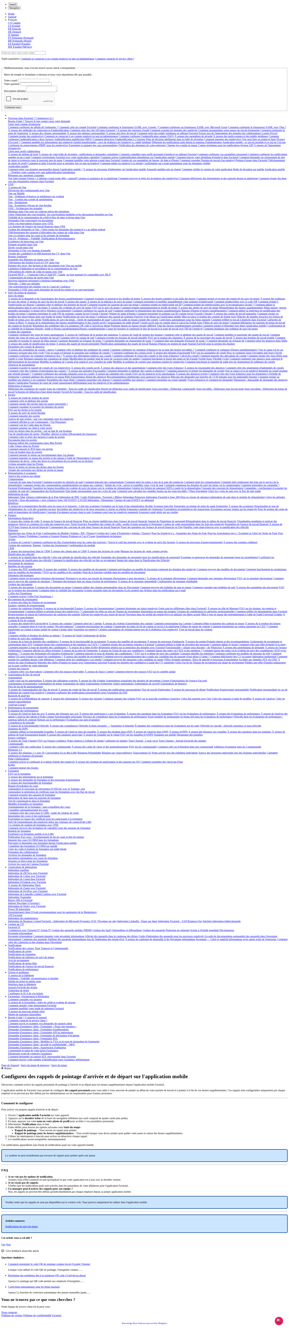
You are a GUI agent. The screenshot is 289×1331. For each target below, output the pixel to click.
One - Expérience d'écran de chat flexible (30, 205)
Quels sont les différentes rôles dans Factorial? (182, 608)
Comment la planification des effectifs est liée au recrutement (84, 560)
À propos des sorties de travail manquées (234, 313)
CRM (11, 548)
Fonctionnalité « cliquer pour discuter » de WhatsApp (193, 647)
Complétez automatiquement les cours (28, 810)
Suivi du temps (16, 295)
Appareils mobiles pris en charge (164, 169)
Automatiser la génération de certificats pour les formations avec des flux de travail (51, 791)
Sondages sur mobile (165, 734)
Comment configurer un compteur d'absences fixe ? (35, 355)
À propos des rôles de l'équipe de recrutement (32, 602)
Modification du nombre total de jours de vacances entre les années (104, 358)
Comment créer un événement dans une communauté (185, 746)
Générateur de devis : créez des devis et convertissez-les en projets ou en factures (50, 461)
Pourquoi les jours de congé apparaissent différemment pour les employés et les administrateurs (79, 382)
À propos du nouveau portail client (26, 1011)
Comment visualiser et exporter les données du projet (36, 407)
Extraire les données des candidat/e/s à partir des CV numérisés (141, 662)
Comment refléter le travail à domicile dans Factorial (238, 319)
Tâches (12, 632)
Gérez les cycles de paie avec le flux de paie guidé (234, 491)
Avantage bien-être (163, 506)
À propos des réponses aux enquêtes (207, 731)
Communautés (15, 743)
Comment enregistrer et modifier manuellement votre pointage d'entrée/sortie (173, 301)
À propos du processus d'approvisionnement (199, 542)
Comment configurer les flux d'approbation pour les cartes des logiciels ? (69, 542)
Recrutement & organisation (23, 599)
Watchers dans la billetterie (22, 984)
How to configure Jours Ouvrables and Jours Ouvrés (254, 352)
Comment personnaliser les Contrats (172, 623)
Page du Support (10, 1065)
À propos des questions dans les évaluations (150, 713)
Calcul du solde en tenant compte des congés (134, 319)
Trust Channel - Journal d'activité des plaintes (182, 740)
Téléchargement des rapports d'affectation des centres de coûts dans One (46, 232)
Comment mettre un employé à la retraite (121, 163)
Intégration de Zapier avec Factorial (26, 888)
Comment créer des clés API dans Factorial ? (93, 130)
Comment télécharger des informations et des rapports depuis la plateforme (218, 178)
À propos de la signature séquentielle (137, 581)
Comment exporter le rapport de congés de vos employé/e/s (39, 367)
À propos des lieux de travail (121, 133)
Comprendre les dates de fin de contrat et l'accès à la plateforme (146, 626)
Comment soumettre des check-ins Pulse (161, 761)
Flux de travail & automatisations (25, 686)
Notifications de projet (19, 951)
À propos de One (17, 187)
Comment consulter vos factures (25, 999)
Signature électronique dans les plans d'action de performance (85, 581)
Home (11, 13)
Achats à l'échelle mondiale (204, 930)
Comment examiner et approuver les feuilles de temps (112, 298)
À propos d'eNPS (178, 731)
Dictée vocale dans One (20, 247)
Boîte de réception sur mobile (248, 169)
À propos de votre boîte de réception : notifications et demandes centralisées (79, 154)
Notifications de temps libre (22, 963)
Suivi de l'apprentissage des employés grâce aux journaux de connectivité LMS (49, 822)
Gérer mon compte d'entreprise (24, 124)
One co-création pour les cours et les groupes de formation (38, 235)
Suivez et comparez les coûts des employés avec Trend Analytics (53, 524)
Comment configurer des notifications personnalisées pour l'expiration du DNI (86, 692)
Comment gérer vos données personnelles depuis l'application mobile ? (45, 169)
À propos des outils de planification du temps (32, 343)
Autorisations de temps (50, 683)
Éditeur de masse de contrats (195, 626)
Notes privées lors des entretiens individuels (175, 752)
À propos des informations (64, 698)
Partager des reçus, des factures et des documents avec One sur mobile (45, 265)
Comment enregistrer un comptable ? (260, 485)
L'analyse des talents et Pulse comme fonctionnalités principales (48, 716)
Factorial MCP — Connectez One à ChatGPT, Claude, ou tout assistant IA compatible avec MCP (59, 274)
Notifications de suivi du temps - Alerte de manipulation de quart (76, 319)
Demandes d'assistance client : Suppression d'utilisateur (37, 1047)
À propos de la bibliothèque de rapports (29, 698)
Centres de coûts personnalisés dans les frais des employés (193, 524)
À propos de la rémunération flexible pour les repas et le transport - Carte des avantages (54, 506)
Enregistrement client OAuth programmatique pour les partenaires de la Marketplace (52, 912)
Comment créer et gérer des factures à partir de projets (36, 437)
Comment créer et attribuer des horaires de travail (60, 304)
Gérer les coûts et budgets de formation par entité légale (37, 849)
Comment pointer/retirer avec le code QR (235, 301)
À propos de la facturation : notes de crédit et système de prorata (41, 1002)
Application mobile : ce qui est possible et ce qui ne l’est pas (254, 142)
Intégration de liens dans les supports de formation (34, 797)
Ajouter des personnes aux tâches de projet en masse (35, 470)
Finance (12, 515)
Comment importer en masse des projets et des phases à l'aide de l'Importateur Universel (54, 458)
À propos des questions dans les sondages (249, 731)
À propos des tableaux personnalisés (86, 133)
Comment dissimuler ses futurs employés (136, 608)
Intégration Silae (16, 497)
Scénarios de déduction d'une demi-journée (38, 391)
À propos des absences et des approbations (123, 367)
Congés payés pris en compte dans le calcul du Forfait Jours (171, 322)
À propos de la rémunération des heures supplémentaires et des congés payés (65, 322)
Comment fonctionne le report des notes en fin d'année (169, 358)
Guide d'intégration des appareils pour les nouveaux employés (171, 936)
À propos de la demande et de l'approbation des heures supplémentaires (45, 298)
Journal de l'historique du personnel (167, 521)
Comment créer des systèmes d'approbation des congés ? (38, 370)
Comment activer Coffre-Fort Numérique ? (30, 596)
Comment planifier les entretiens (197, 653)
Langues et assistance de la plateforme (97, 178)
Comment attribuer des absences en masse (42, 376)
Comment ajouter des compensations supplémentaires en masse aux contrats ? (63, 485)
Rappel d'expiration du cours (23, 785)
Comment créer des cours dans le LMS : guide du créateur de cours (43, 813)
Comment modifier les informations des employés (47, 142)
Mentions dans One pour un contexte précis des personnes (38, 211)
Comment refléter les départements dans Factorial (261, 611)
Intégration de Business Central (25, 921)
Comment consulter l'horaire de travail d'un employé (207, 160)
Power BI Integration (19, 909)
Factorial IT (14, 927)
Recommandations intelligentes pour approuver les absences (138, 376)
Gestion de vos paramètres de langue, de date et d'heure (150, 160)
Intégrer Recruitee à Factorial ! (24, 903)
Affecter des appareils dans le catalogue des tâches (111, 936)
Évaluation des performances (23, 710)
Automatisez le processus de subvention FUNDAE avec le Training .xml (46, 788)
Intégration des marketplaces (23, 918)
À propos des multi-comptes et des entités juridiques (240, 136)
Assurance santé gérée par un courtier (158, 512)
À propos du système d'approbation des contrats (128, 623)
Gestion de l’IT (16, 924)
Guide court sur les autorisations (25, 680)
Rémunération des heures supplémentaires (241, 307)
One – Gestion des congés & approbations (30, 199)
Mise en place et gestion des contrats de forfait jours (209, 316)
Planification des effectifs (21, 554)
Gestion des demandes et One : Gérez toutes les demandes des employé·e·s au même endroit (56, 229)
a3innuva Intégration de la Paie (42, 497)
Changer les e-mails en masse (181, 145)
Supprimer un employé (85, 629)
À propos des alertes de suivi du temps (198, 307)
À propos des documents (21, 587)
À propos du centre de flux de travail (77, 689)
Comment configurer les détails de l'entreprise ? (33, 127)
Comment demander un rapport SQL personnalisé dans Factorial (42, 1056)
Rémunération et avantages (22, 473)
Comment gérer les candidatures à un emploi (78, 659)
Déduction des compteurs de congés (27, 388)
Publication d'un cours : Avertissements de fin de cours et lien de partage (46, 837)
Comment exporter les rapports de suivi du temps (113, 304)
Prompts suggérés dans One (22, 244)
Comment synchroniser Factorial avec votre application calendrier (65, 157)
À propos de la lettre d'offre (83, 647)
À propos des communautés (56, 746)
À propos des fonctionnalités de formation (30, 782)
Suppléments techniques (108, 536)
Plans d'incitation (198, 491)
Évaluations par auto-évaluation (83, 719)
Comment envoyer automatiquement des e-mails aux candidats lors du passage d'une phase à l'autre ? (156, 656)
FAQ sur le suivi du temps (106, 307)
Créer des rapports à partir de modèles (232, 698)
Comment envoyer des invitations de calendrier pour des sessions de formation (49, 828)
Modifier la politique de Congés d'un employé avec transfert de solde (76, 361)
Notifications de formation (22, 954)
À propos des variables (55, 569)
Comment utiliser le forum (224, 644)
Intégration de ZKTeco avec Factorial (27, 873)
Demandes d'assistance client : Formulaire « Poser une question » (42, 1026)
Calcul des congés (189, 355)
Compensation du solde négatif (122, 322)
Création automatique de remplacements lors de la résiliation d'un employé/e (138, 629)
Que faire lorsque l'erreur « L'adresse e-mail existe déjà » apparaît (42, 178)
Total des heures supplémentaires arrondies (180, 325)
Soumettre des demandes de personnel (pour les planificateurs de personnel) (140, 557)
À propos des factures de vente (103, 551)
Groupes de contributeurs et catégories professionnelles (206, 611)
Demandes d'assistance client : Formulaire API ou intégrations (40, 1032)
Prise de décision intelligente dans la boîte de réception (174, 139)
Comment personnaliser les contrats (93, 626)
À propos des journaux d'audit (133, 130)
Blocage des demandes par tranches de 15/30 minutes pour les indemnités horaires (214, 376)
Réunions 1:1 (15, 749)
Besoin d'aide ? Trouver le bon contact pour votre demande (39, 121)
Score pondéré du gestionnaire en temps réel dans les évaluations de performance (190, 716)
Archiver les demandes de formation (27, 855)
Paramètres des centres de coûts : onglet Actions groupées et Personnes (125, 524)
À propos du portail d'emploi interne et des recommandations (217, 641)
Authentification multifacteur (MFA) (73, 139)
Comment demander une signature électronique (211, 578)
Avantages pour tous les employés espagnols (114, 512)
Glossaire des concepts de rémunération (222, 488)
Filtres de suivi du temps (216, 322)
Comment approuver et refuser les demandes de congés (195, 370)
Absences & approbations (21, 364)
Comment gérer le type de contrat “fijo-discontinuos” (46, 626)
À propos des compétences (64, 725)
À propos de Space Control (99, 671)
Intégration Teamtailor (19, 897)
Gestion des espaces (18, 668)
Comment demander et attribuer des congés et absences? (136, 370)
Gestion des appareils (153, 930)
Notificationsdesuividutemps (21, 1226)
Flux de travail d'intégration (156, 689)
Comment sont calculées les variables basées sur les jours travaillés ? (153, 491)
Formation (13, 770)
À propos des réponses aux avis (62, 713)
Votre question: (12, 84)
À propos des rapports (90, 698)
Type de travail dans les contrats (195, 629)
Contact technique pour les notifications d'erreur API (225, 145)
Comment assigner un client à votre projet (30, 428)
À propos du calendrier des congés (113, 373)
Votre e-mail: (11, 80)
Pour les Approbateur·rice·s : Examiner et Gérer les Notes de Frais (242, 533)
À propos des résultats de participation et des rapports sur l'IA (107, 761)
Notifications (15, 945)
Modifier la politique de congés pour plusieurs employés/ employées (148, 361)
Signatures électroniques (21, 575)
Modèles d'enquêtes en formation (25, 804)
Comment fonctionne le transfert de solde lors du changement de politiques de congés (230, 361)
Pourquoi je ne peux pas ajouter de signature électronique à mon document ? (106, 578)
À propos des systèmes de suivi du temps (69, 307)
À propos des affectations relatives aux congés (87, 355)
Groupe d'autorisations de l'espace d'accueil (184, 680)
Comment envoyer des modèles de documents (221, 569)
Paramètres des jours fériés (61, 379)
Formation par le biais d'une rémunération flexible (127, 506)
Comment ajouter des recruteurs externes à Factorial (127, 644)
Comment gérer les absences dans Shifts (266, 340)
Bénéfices (13, 503)
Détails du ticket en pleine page (24, 981)
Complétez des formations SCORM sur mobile (32, 846)
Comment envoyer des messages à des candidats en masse (132, 659)
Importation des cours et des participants (29, 816)
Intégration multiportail (264, 656)
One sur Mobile (16, 193)
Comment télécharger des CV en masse (231, 656)
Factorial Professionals (20, 488)
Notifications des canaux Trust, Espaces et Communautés (38, 948)
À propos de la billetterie (21, 975)
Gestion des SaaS (101, 930)
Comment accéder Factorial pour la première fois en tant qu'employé (63, 163)
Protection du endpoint (177, 930)
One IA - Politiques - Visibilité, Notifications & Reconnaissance (41, 238)
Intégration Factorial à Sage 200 (163, 497)
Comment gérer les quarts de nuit (76, 337)
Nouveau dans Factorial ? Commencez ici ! (31, 118)
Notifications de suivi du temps (79, 316)
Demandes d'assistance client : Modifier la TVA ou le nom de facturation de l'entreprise (54, 1041)
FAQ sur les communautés (143, 746)
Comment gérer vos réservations (25, 671)
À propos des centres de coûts (23, 521)
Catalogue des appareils (34, 939)
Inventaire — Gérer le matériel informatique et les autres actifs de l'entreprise (236, 939)
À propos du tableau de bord (23, 154)
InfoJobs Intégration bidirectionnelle (222, 921)
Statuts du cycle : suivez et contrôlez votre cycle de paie (134, 485)
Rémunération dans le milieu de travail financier (211, 521)
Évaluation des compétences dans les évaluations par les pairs (167, 725)
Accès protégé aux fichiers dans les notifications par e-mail (155, 590)
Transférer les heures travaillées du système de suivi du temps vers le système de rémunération (81, 488)
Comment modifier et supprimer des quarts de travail (241, 334)
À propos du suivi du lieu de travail (45, 301)
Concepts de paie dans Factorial (24, 482)
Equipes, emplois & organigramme (26, 605)
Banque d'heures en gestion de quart (168, 343)
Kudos (11, 764)
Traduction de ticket (18, 990)
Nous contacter (9, 1312)
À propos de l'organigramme (99, 608)
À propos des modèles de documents (87, 569)
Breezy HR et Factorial (20, 900)
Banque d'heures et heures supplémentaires (204, 310)
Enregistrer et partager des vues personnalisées (93, 145)
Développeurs (226, 930)
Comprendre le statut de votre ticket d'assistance (33, 1050)
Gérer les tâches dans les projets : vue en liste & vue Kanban (40, 431)
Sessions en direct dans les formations (28, 861)
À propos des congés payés (85, 367)
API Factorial (15, 915)
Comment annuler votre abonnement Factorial (32, 1005)
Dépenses (13, 530)
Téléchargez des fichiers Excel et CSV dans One (33, 262)
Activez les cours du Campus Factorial (28, 864)
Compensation (15, 479)
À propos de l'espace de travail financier (61, 521)
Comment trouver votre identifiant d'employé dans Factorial (206, 157)
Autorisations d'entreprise (99, 683)
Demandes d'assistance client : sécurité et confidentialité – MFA (41, 1044)
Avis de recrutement (18, 960)
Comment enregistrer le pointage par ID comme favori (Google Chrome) (174, 313)
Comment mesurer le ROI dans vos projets (30, 449)
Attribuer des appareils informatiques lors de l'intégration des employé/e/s (85, 939)
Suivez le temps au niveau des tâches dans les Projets (36, 467)
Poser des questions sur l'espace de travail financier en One (152, 527)
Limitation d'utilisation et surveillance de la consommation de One (42, 268)
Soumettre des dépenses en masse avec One (31, 259)
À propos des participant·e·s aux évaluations (102, 713)
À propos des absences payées (192, 373)
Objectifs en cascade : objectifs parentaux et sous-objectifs (230, 725)
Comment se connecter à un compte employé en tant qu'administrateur (57, 58)
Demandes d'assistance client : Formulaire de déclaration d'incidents (43, 1035)
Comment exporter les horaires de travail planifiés (121, 337)
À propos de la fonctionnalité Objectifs (28, 725)
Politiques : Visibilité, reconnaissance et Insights (33, 978)
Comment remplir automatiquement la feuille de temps (148, 307)
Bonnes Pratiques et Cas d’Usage (77, 536)
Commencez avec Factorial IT (24, 930)
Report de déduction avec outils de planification (126, 388)
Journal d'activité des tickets (22, 987)
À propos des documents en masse (53, 587)
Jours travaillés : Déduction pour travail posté (220, 388)
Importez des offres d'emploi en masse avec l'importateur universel (72, 662)
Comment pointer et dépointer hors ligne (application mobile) (235, 325)
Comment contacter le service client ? (114, 58)
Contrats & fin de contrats (21, 620)
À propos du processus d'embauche (165, 641)
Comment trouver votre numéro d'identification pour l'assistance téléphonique (48, 1059)
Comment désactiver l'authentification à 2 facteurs (119, 139)
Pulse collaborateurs (18, 758)
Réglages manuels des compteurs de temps (46, 358)
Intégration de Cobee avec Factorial (26, 876)
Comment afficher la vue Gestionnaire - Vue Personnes (37, 422)
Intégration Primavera (134, 497)
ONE (11, 184)
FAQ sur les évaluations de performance (194, 713)
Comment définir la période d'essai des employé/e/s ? (53, 611)
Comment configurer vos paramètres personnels (222, 154)
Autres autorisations (123, 683)
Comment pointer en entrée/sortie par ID (160, 304)
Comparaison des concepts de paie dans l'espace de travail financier (84, 527)
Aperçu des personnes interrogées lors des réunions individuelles (232, 752)
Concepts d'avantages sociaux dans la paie (68, 512)
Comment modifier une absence (128, 379)
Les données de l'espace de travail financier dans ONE (36, 226)
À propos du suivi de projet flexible (26, 413)
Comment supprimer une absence (93, 379)
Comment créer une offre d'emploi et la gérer (262, 644)
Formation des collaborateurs (23, 852)
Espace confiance (17, 737)
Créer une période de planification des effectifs (75, 557)
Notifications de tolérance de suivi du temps (31, 957)
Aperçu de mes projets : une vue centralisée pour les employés (40, 419)
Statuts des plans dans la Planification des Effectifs (143, 560)
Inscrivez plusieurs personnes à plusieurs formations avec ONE (41, 280)
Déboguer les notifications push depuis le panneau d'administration (187, 142)
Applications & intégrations (22, 867)
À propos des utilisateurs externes (60, 680)
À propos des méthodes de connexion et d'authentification (38, 130)
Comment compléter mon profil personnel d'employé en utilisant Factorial (158, 154)
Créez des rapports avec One (196, 698)
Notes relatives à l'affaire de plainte (85, 740)
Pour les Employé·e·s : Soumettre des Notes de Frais (179, 533)
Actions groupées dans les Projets (25, 464)
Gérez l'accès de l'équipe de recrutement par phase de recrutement (209, 662)
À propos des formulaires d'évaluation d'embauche (46, 653)
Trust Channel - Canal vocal (143, 740)
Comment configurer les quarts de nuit (92, 310)
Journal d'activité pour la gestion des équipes (211, 343)
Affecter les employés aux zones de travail (103, 614)
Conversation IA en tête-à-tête (61, 752)
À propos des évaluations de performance (238, 713)
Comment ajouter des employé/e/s (26, 136)
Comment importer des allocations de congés (223, 355)
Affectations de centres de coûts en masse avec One (35, 271)
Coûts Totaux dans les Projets (23, 446)
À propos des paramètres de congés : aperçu (31, 349)
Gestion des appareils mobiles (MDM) (72, 930)
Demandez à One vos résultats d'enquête (29, 250)
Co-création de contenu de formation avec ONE (33, 825)
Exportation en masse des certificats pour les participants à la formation (45, 819)
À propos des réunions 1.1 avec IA (26, 752)
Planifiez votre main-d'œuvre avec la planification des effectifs (216, 527)
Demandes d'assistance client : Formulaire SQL (33, 1038)
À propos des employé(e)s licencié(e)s (28, 623)
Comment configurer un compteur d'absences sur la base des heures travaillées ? (152, 349)
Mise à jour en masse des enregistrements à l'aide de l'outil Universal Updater (241, 614)
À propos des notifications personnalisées (119, 689)
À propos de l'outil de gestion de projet (28, 397)
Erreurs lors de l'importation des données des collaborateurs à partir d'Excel (238, 133)
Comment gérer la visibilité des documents (61, 590)
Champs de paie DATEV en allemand (134, 500)
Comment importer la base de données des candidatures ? (38, 647)
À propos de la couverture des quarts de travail (207, 337)
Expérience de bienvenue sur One (26, 241)
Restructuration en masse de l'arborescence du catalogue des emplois (44, 614)
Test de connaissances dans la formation (29, 801)
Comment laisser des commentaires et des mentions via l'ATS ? (66, 644)
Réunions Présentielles (89, 752)
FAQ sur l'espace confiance (51, 740)
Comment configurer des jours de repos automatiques (36, 334)
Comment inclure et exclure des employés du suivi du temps (228, 298)
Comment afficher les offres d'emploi (41, 650)
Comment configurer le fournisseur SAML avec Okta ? (257, 127)
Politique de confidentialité (37, 1315)
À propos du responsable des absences (204, 367)
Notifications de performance (23, 969)
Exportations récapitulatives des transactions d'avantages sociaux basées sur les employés (210, 509)
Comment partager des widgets (119, 698)
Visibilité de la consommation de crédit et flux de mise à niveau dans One (46, 217)
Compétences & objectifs (21, 722)
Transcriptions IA (142, 752)
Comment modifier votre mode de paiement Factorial (36, 1008)
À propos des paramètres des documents (257, 587)
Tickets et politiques (18, 972)
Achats (11, 539)
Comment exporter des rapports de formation (31, 794)
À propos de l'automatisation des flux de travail (33, 689)
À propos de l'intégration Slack (24, 885)
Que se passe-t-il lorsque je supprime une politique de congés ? (78, 352)
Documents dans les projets (22, 440)
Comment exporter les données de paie (62, 482)
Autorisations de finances (173, 683)
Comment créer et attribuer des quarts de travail (188, 334)
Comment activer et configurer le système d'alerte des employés (41, 761)
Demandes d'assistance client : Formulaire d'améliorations (38, 1029)
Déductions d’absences (20, 385)
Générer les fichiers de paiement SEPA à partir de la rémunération (166, 488)
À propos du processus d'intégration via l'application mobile (114, 169)
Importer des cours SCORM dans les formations (33, 840)
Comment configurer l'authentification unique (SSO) (146, 136)
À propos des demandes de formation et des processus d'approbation (44, 779)
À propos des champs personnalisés (47, 133)
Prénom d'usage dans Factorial (251, 160)
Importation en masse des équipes (158, 611)
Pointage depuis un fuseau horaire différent (133, 325)
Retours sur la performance (51, 719)
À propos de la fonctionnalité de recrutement (82, 641)
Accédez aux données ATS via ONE (258, 659)
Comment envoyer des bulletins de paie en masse (165, 587)
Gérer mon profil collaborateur (24, 151)
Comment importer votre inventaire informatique (58, 936)
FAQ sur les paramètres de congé (208, 352)
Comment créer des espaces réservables (63, 671)
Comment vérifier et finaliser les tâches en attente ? (34, 635)
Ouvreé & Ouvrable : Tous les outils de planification (88, 391)
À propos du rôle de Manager (223, 608)
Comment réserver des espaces (130, 671)
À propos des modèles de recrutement (127, 641)
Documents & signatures (21, 563)
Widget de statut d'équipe (122, 313)
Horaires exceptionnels (59, 310)
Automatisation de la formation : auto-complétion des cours (39, 807)
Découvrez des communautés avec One (29, 190)
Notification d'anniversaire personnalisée (227, 689)
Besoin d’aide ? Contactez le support (27, 1017)
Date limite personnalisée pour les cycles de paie (90, 491)
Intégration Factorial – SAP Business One (180, 921)
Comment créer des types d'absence (165, 367)
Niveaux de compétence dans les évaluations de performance (115, 716)
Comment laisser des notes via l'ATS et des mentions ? (173, 650)
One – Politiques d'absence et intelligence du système (36, 196)
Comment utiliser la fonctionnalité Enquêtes (31, 731)
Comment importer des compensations (104, 482)
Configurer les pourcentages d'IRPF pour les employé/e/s (38, 145)
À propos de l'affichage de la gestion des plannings (91, 334)
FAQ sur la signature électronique (255, 578)
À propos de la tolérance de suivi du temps (109, 301)
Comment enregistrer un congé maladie (166, 379)
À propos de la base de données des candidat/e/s (33, 641)
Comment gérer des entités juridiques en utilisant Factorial (167, 133)
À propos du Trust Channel (22, 740)
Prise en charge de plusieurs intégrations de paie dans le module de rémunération (222, 497)
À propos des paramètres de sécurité (194, 136)
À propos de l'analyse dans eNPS (150, 731)
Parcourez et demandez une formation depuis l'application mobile (42, 843)
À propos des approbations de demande (243, 647)
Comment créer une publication (24, 746)
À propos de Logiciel (19, 542)
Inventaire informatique (20, 933)
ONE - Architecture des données (25, 208)
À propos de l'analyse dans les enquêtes (75, 731)
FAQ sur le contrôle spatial (161, 671)
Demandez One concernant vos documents (30, 220)
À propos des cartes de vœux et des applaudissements (100, 746)
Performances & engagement (23, 707)
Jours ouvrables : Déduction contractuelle (174, 388)
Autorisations (15, 677)
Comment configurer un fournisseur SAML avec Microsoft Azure (192, 127)
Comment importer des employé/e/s (222, 139)
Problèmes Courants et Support (43, 536)
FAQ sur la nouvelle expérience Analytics (158, 698)
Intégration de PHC (69, 497)
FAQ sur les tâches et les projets (25, 410)
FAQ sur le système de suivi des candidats (157, 653)
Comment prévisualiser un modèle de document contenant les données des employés (151, 569)
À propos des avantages (241, 506)
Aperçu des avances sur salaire (24, 476)
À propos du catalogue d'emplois (25, 608)
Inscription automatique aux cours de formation (33, 858)
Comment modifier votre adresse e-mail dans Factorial (91, 160)
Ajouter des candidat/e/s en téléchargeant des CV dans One (39, 253)
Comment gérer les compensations (202, 482)
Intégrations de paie (18, 494)
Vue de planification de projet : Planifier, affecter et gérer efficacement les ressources (52, 434)
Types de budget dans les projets (25, 452)
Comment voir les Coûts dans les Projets (29, 425)
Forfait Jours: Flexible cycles (214, 358)
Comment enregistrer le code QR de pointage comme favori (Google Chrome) (67, 313)
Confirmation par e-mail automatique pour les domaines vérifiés (176, 163)
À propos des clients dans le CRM (69, 551)
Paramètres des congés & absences (26, 346)
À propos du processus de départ (188, 689)
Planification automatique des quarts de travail (124, 343)
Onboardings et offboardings (127, 930)
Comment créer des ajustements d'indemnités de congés (254, 367)
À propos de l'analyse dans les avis (26, 713)
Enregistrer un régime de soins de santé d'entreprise (201, 506)
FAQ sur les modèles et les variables (62, 572)
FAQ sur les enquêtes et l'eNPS (136, 734)
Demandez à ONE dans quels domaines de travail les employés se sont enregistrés (51, 289)
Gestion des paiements (20, 545)
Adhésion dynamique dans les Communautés (237, 746)
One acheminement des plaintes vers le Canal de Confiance (39, 286)
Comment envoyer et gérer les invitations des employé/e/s (148, 178)
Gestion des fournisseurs (55, 545)
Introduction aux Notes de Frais (24, 533)
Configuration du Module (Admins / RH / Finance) (69, 533)
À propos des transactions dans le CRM (29, 551)
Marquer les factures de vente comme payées (144, 551)
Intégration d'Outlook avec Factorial (27, 882)
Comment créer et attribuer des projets (28, 401)
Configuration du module (82, 545)
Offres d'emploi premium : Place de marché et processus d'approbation (201, 659)
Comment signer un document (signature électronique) (36, 578)
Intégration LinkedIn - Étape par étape (137, 921)
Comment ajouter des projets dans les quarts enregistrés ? (38, 404)
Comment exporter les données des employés (173, 130)
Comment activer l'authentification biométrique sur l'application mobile (137, 157)
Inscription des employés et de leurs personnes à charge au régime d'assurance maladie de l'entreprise (110, 509)
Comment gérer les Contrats (87, 623)
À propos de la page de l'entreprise (79, 650)
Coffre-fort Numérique (20, 593)
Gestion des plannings (19, 331)
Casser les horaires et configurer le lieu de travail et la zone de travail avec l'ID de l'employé (154, 328)
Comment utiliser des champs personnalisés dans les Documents (105, 587)
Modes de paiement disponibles (24, 1014)
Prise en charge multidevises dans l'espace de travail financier (115, 521)
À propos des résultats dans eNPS (115, 731)
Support (12, 16)
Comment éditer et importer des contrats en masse (218, 623)
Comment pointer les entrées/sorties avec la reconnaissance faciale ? (218, 304)
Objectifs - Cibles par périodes (24, 283)
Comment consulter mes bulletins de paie (213, 587)
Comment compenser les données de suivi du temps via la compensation (202, 485)
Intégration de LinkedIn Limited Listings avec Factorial (37, 894)
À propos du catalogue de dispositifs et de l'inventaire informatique (160, 939)
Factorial (56, 1315)
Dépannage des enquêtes (190, 734)
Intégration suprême (18, 870)
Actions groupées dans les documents (104, 590)
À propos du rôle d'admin (91, 680)
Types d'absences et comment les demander (210, 379)
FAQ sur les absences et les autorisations (153, 373)
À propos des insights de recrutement (83, 656)
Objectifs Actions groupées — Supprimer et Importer (106, 725)
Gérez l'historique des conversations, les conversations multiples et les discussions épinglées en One (60, 214)
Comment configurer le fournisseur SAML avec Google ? (127, 127)
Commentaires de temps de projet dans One (31, 277)
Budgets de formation (19, 831)
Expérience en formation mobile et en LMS (31, 834)
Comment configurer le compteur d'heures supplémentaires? (226, 349)
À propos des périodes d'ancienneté (171, 352)
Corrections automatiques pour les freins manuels (184, 319)
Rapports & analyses (19, 695)
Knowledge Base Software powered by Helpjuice (144, 1323)
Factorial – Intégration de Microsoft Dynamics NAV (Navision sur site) (79, 921)
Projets (11, 394)
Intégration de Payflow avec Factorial (27, 891)
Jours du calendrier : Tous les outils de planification (74, 388)
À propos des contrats (60, 623)
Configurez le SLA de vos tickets (25, 993)
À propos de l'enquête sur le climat (101, 734)
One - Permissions (17, 202)
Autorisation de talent (74, 683)
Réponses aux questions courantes (26, 175)
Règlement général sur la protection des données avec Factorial (132, 647)
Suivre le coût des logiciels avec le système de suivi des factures (141, 542)
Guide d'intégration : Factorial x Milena (101, 497)
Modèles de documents (20, 566)
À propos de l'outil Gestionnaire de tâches (84, 635)
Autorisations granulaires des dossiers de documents (133, 680)
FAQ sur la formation (19, 773)
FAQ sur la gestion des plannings (165, 337)
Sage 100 (62, 500)
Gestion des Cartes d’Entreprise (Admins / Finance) (124, 533)
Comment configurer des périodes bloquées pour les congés (63, 373)
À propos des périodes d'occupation (87, 370)
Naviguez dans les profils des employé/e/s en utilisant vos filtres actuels (163, 614)
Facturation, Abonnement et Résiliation (28, 996)
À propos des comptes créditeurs (240, 542)
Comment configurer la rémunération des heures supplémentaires (147, 310)
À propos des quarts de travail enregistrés (78, 343)
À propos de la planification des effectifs (29, 557)
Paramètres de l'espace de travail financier (247, 524)
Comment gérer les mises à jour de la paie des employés (154, 482)
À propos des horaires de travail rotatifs (253, 337)
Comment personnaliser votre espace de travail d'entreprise (229, 130)
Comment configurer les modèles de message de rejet (242, 653)
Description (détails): (15, 91)
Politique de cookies (12, 1315)
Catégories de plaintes (116, 740)
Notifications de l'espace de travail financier (31, 966)
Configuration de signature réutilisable (177, 581)
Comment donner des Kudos (23, 767)
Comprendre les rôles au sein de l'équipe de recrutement (110, 611)
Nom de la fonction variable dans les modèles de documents (113, 572)
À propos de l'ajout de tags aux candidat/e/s (121, 650)
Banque (36, 545)
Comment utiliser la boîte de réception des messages (182, 644)
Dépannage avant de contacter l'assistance (30, 1053)
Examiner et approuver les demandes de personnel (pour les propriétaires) (219, 557)
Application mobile (18, 166)
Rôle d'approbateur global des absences (85, 376)
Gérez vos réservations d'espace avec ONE (30, 223)
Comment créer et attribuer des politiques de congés (82, 349)
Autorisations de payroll (147, 683)
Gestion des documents (20, 584)
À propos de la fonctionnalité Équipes (63, 608)
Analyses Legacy (17, 704)
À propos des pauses (76, 301)
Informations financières (20, 518)
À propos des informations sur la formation (30, 776)
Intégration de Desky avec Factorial (26, 906)
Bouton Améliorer (17, 256)
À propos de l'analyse (263, 698)
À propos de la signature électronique (166, 578)
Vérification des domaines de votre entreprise (142, 145)
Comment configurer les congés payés (132, 352)
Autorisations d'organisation (22, 683)
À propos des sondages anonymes (64, 734)
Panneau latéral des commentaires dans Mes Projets (35, 443)
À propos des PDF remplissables (25, 569)
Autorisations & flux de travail (24, 674)
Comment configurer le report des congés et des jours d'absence (145, 355)
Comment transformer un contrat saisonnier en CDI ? (239, 626)
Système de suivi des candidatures (26, 638)
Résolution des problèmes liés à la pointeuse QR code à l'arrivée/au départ (71, 325)
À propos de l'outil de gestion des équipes (141, 334)
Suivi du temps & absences (22, 292)
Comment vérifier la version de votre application (207, 169)
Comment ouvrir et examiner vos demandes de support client (40, 1023)
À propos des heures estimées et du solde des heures (168, 298)
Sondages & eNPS (18, 728)
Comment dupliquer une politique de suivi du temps (230, 328)
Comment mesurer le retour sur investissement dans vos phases (41, 455)
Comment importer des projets (24, 416)
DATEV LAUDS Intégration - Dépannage (90, 500)
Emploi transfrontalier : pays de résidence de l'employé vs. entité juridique (112, 142)
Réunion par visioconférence (117, 752)
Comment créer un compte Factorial (77, 127)
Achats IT (45, 930)
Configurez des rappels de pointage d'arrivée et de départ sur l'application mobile (138, 316)
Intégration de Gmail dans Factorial (26, 879)
